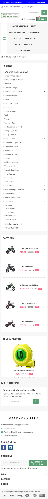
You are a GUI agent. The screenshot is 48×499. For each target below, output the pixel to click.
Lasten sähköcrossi (26, 267)
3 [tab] (22, 377)
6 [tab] (33, 377)
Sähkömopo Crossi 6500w (29, 285)
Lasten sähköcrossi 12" (28, 321)
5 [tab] (29, 377)
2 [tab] (18, 377)
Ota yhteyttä (28, 7)
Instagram (10, 447)
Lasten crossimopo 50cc (28, 303)
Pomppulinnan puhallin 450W (24, 370)
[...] (35, 425)
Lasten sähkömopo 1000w (29, 248)
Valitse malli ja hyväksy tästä (39, 463)
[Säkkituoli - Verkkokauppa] (10, 15)
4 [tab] (26, 377)
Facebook (3, 447)
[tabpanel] (24, 359)
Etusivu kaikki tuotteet (11, 7)
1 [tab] (15, 377)
